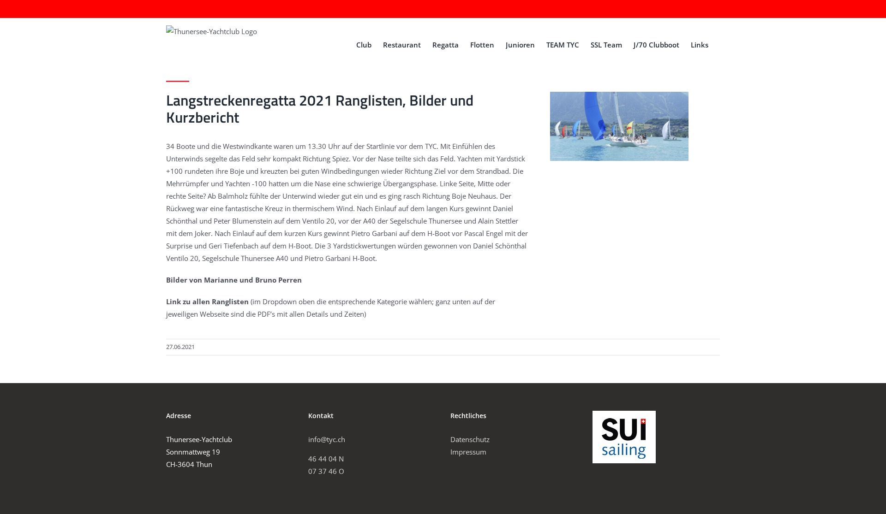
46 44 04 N (326, 458)
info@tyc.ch (326, 439)
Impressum (468, 451)
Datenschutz (470, 439)
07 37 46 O (326, 471)
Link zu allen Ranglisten (207, 301)
